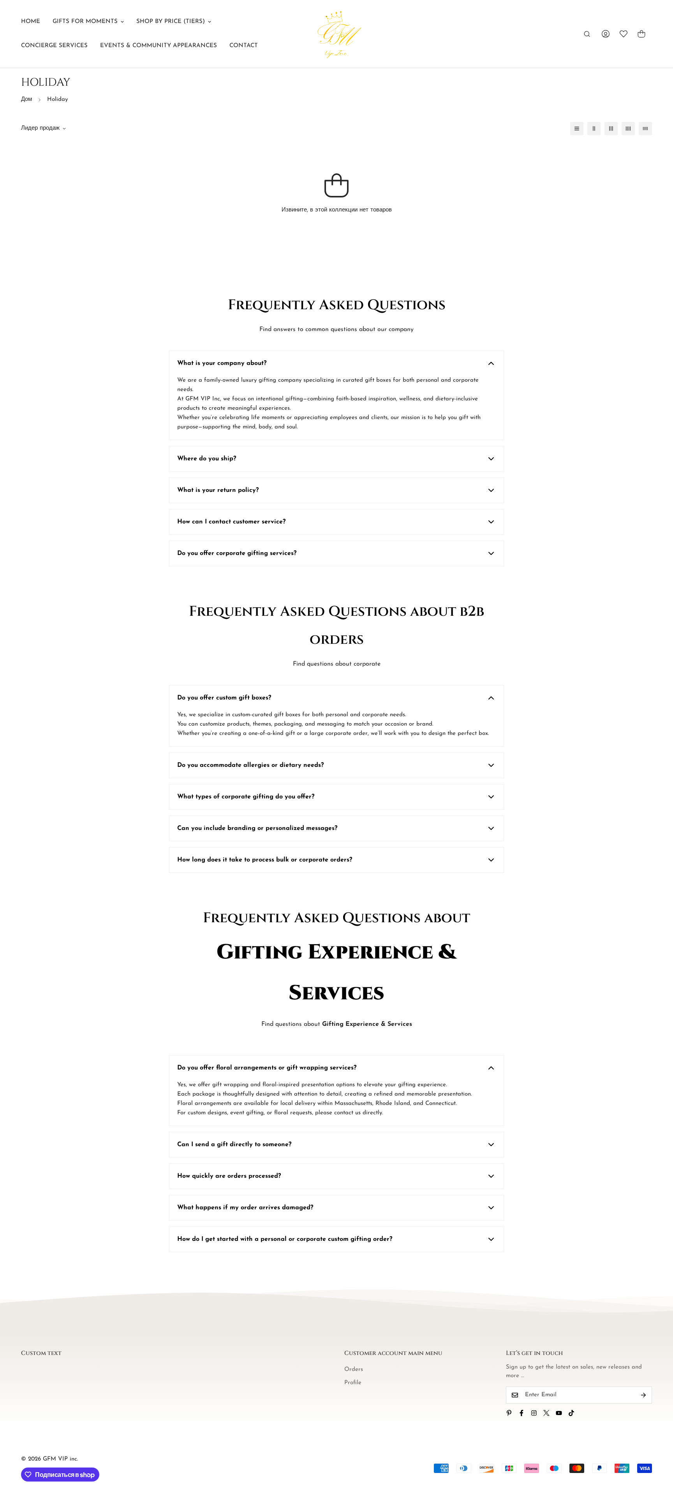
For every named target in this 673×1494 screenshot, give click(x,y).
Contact (243, 46)
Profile (352, 1383)
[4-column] (628, 128)
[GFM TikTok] (571, 1413)
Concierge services (54, 46)
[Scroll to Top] (658, 1452)
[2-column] (594, 128)
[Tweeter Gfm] (546, 1413)
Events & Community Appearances (158, 46)
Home (30, 22)
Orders (353, 1369)
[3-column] (611, 128)
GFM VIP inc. (60, 1459)
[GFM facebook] (521, 1413)
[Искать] (587, 34)
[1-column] (576, 128)
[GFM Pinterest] (509, 1413)
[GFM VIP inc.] (336, 34)
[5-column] (645, 128)
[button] (641, 34)
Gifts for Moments (85, 22)
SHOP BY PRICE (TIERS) (170, 22)
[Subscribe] (643, 1395)
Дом (26, 99)
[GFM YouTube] (559, 1413)
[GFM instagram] (534, 1413)
